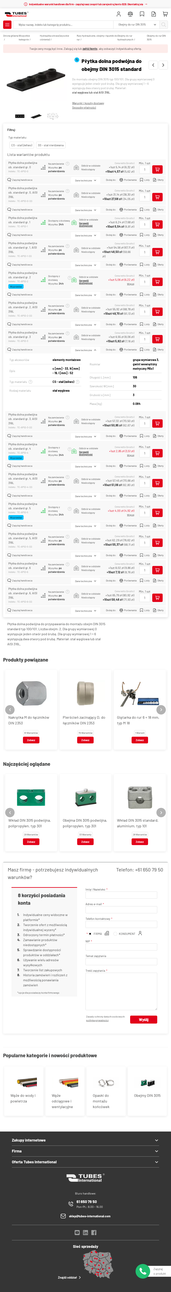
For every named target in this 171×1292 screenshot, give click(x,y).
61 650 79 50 (87, 1201)
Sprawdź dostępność (86, 224)
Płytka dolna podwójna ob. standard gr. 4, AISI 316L (23, 478)
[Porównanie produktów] (130, 15)
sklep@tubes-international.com (90, 1216)
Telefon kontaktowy (98, 918)
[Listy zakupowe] (142, 15)
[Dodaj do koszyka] (157, 169)
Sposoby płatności (84, 107)
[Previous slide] (10, 710)
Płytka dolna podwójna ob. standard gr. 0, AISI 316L (23, 192)
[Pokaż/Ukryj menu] (7, 25)
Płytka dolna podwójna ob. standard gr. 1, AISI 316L (22, 247)
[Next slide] (161, 710)
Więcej (130, 283)
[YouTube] (77, 1234)
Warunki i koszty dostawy (88, 103)
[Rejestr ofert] (153, 15)
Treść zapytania (95, 970)
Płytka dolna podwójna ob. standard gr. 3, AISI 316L (22, 419)
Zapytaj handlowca (22, 179)
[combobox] (136, 25)
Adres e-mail (94, 904)
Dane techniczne (83, 180)
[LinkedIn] (85, 1234)
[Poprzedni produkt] (153, 65)
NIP (88, 941)
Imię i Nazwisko (95, 889)
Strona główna (10, 35)
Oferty (160, 179)
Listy (147, 179)
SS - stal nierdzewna (51, 145)
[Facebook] (93, 1234)
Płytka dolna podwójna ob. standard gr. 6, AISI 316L (22, 593)
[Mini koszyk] (165, 14)
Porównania (130, 179)
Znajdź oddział (67, 1277)
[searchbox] (63, 25)
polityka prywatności (97, 1020)
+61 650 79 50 (149, 869)
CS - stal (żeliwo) (21, 145)
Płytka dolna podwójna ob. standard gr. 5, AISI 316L (22, 538)
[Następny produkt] (163, 65)
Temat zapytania (96, 956)
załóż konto (90, 48)
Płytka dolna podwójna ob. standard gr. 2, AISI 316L (23, 307)
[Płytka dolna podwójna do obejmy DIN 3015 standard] (36, 82)
